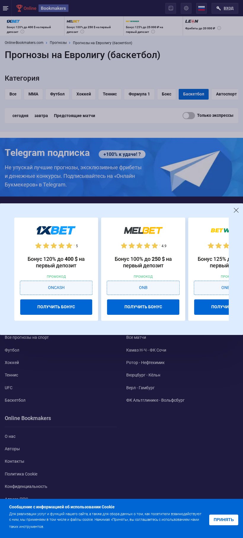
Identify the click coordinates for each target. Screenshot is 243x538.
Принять (224, 519)
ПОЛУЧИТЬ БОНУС (56, 306)
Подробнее (57, 526)
